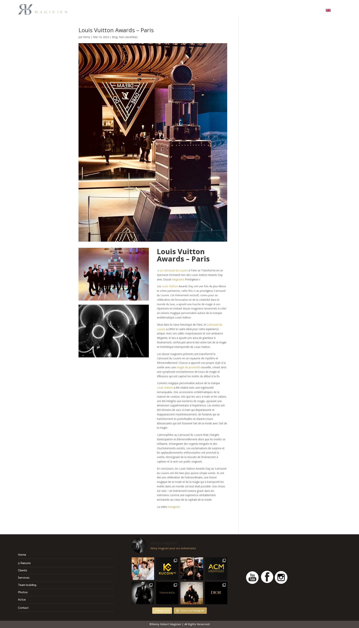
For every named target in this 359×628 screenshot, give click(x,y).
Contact (312, 11)
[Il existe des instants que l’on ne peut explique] (191, 568)
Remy (86, 37)
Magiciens (178, 279)
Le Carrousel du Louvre (174, 270)
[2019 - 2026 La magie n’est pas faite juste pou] (143, 593)
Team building (217, 11)
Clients (258, 11)
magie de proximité (188, 367)
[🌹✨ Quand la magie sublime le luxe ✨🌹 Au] (191, 593)
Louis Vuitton (170, 286)
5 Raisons (166, 11)
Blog (114, 37)
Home (145, 11)
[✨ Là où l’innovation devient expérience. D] (167, 568)
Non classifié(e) (128, 37)
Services (189, 11)
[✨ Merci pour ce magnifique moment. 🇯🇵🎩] (143, 568)
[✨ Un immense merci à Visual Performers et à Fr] (216, 593)
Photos (276, 11)
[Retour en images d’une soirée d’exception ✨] (216, 568)
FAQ (241, 11)
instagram (174, 506)
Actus (294, 11)
